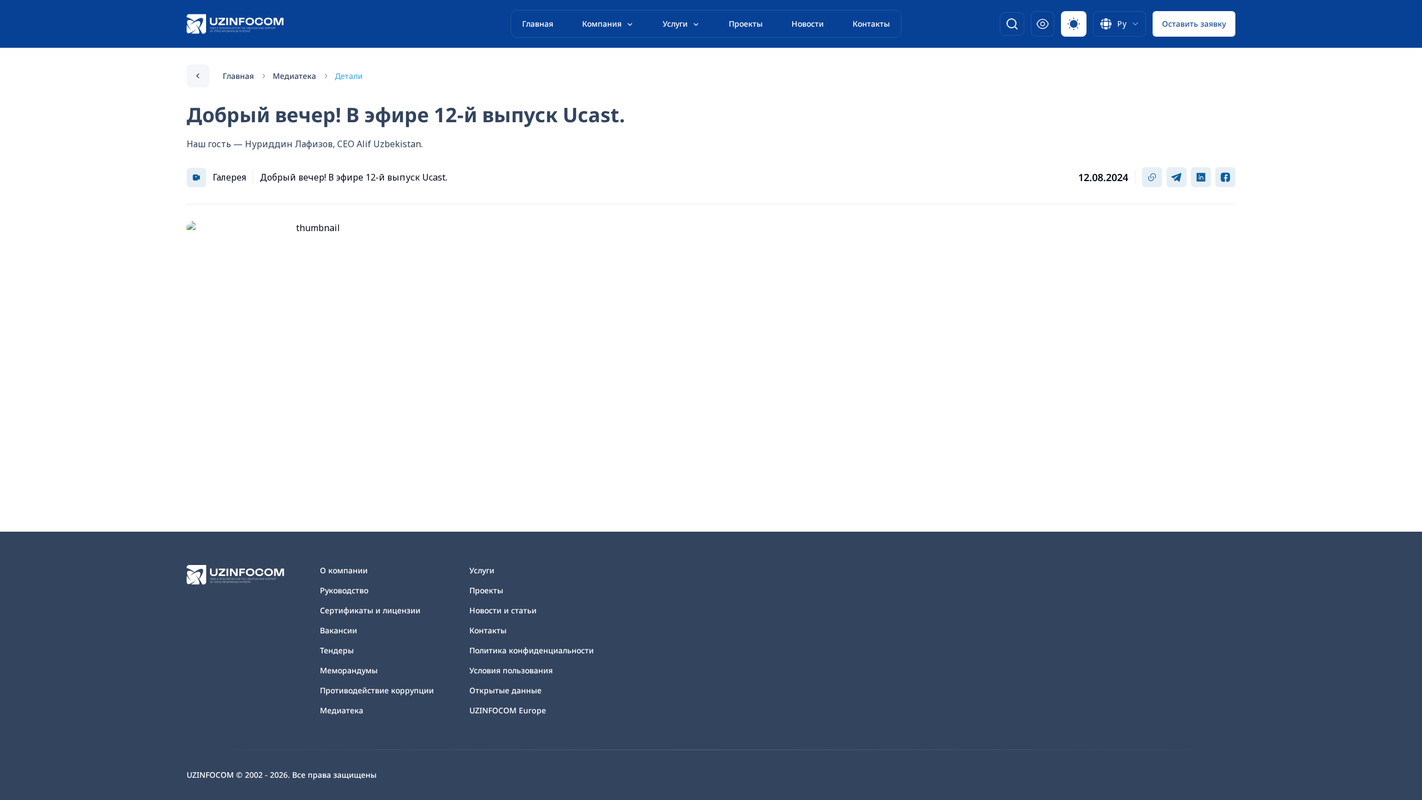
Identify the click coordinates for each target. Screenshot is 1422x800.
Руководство (344, 590)
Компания (602, 23)
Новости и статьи (503, 610)
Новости (808, 23)
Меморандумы (349, 670)
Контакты (871, 23)
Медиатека (294, 76)
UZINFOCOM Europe (507, 710)
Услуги (675, 23)
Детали (349, 76)
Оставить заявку (1194, 23)
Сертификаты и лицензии (370, 610)
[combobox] (1119, 24)
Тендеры (337, 650)
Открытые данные (505, 690)
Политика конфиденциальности (531, 650)
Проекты (746, 23)
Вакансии (338, 630)
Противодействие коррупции (377, 690)
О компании (344, 570)
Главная (537, 23)
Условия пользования (511, 670)
